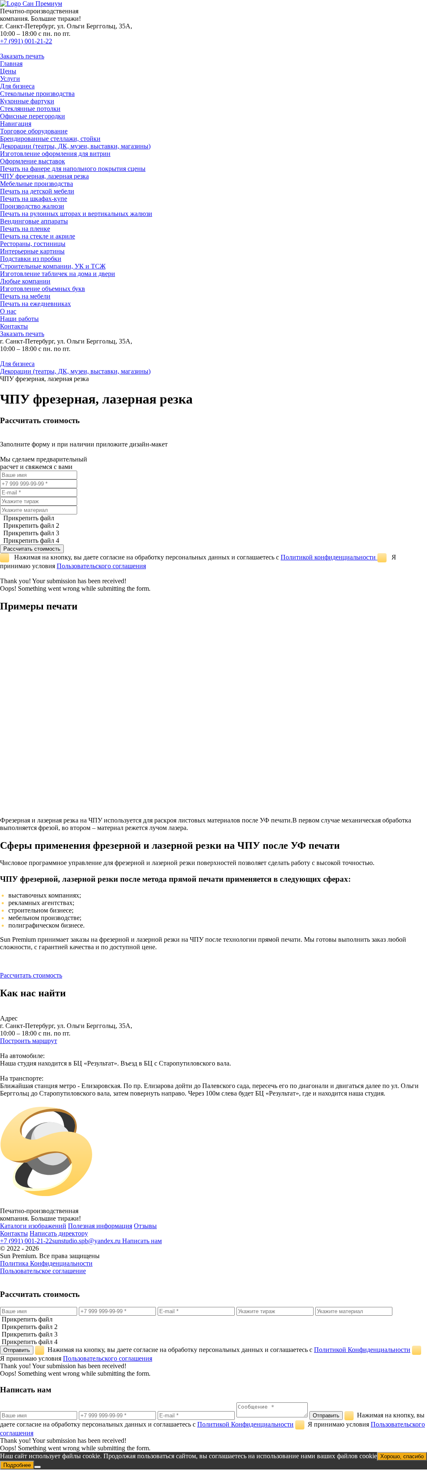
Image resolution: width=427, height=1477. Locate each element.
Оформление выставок (32, 161)
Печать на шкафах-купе (33, 198)
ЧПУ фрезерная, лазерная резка (44, 176)
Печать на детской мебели (37, 191)
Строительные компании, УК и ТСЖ (52, 266)
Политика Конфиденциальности (46, 1263)
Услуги (10, 78)
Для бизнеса (17, 86)
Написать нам (142, 1240)
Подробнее (17, 1465)
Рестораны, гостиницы (32, 243)
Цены (8, 71)
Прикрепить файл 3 (30, 533)
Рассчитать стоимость (31, 975)
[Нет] (37, 1467)
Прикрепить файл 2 (30, 525)
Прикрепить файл (28, 518)
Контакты (14, 326)
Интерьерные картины (32, 251)
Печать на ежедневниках (35, 303)
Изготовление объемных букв (42, 288)
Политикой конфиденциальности (329, 557)
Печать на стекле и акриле (37, 236)
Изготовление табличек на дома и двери (57, 273)
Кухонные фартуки (27, 101)
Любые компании (25, 281)
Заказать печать (22, 56)
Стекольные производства (37, 93)
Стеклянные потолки (30, 108)
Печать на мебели (25, 296)
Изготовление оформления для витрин (55, 153)
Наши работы (19, 318)
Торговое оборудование (34, 131)
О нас (8, 311)
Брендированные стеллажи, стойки (50, 138)
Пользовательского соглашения (101, 565)
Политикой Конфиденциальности (362, 1349)
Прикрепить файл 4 (30, 540)
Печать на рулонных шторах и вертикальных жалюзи (76, 213)
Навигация (15, 123)
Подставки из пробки (30, 258)
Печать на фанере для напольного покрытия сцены (73, 168)
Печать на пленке (25, 228)
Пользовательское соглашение (43, 1270)
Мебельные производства (36, 183)
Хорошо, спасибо (402, 1456)
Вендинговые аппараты (34, 221)
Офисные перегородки (32, 116)
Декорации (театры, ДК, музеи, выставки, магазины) (75, 146)
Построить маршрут (28, 1040)
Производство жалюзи (32, 206)
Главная (11, 63)
